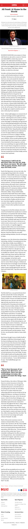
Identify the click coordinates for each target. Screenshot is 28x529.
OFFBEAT (23, 5)
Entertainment (4, 518)
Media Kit (22, 522)
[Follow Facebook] (19, 490)
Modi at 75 (17, 507)
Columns (3, 504)
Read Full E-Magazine (13, 50)
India (2, 514)
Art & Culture (18, 514)
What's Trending (5, 512)
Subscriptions (4, 506)
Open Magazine (19, 499)
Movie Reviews (18, 516)
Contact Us (14, 524)
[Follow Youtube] (24, 490)
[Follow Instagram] (26, 490)
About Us (17, 522)
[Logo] (14, 5)
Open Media (4, 499)
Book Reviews (18, 518)
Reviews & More (19, 512)
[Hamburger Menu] (2, 5)
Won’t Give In (18, 509)
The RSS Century (18, 502)
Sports (2, 520)
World (2, 516)
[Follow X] (21, 490)
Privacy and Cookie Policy (9, 522)
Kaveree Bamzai (14, 14)
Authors (3, 502)
